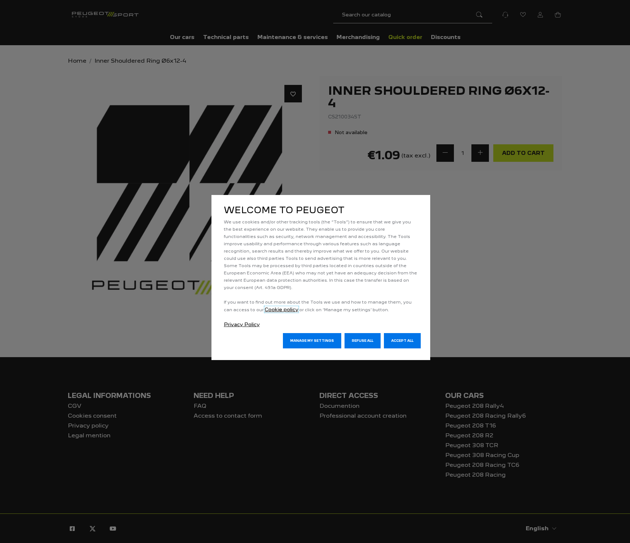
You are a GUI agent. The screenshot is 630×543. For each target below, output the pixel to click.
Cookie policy (281, 309)
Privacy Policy (242, 324)
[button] (312, 340)
